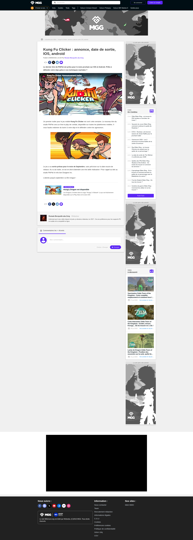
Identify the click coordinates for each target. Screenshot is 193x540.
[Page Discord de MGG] (44, 506)
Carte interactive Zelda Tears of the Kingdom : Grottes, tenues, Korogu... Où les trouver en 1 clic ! (140, 323)
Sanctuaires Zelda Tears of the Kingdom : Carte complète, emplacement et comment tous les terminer (141, 295)
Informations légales (102, 515)
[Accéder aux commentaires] (61, 62)
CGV (96, 536)
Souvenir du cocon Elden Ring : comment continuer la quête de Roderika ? (142, 126)
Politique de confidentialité (104, 529)
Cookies (97, 522)
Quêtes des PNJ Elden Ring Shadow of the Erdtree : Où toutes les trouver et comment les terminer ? (141, 163)
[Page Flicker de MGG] (64, 506)
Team (96, 508)
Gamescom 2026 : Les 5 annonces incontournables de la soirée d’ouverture (142, 141)
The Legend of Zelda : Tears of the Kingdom (153, 300)
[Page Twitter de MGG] (49, 506)
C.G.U (96, 519)
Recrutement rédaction (103, 512)
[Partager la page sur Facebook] (49, 62)
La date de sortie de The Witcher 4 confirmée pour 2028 (142, 156)
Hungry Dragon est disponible (76, 190)
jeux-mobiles (69, 187)
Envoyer (116, 247)
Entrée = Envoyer (102, 247)
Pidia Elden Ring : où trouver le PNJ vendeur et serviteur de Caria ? (141, 118)
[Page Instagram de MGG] (69, 506)
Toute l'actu (140, 195)
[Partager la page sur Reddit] (57, 62)
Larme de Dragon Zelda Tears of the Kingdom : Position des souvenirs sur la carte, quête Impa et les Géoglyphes (140, 352)
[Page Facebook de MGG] (40, 506)
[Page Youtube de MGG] (54, 506)
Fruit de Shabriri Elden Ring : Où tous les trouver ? (142, 181)
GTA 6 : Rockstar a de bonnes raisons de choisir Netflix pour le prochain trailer (142, 133)
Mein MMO (129, 505)
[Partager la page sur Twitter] (53, 62)
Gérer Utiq (98, 532)
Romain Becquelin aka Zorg (74, 58)
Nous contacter (100, 505)
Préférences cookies (102, 525)
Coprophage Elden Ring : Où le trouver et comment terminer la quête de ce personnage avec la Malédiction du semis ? (142, 173)
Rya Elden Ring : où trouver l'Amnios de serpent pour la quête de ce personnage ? (140, 149)
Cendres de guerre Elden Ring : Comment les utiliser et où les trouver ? (142, 188)
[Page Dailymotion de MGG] (59, 506)
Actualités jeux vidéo (50, 39)
